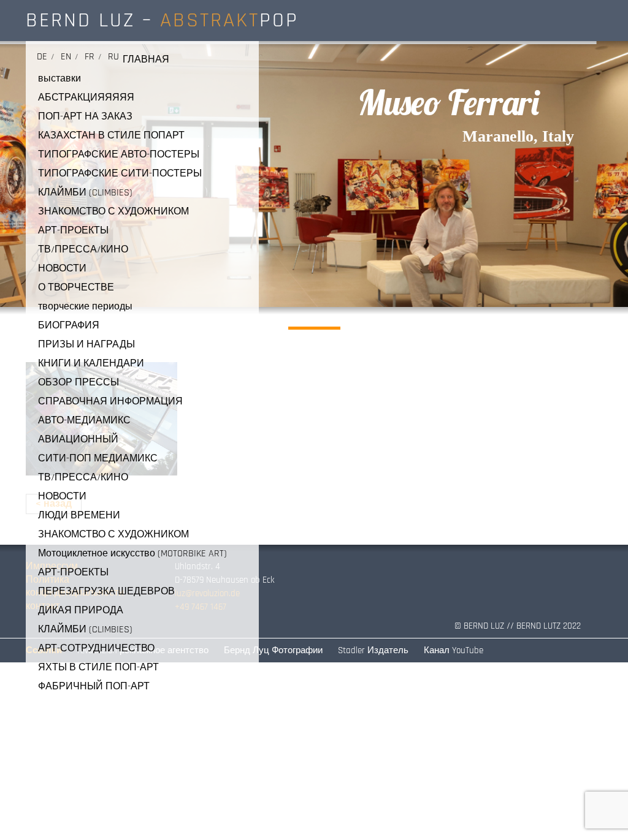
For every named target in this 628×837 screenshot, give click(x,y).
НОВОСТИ (62, 268)
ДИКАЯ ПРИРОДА (80, 610)
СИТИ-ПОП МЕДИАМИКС (98, 458)
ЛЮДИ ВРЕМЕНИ (79, 515)
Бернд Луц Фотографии (273, 650)
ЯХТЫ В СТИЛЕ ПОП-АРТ (98, 667)
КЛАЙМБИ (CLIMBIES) (85, 192)
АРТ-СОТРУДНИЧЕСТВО (96, 648)
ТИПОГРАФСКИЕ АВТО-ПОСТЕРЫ (118, 154)
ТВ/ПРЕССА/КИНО (83, 249)
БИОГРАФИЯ (68, 325)
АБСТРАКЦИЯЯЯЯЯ (86, 97)
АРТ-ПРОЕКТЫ (73, 230)
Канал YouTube (453, 650)
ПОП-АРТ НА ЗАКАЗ (85, 116)
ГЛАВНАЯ (146, 59)
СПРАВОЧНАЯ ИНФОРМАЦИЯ (110, 401)
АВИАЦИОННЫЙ (78, 439)
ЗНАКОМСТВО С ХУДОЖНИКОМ (113, 211)
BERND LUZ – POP (162, 20)
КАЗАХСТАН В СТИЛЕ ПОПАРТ (111, 135)
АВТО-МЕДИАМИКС (84, 420)
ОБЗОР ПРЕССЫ (78, 382)
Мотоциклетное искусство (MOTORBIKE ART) (132, 553)
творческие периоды (85, 306)
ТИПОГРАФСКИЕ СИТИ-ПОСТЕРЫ (120, 173)
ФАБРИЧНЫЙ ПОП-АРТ (94, 686)
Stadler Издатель (373, 650)
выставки (59, 78)
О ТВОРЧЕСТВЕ (76, 287)
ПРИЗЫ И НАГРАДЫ (86, 344)
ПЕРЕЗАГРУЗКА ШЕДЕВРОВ (106, 591)
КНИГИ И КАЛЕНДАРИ (91, 363)
